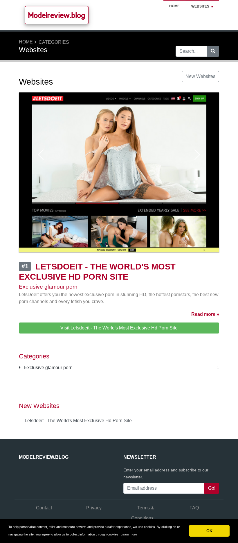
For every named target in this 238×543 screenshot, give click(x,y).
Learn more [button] (129, 534)
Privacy (94, 507)
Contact (44, 507)
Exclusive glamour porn (48, 367)
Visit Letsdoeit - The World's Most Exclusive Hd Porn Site (119, 327)
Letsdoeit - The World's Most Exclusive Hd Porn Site (78, 420)
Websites (200, 6)
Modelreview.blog (56, 15)
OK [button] (209, 531)
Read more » (205, 314)
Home (174, 6)
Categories (54, 42)
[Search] (213, 51)
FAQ (194, 507)
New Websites (200, 76)
